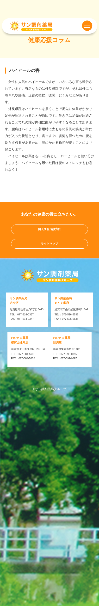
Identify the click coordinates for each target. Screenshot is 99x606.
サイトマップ (49, 243)
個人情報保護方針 (49, 229)
